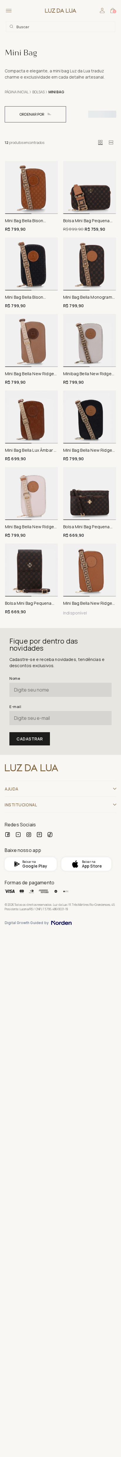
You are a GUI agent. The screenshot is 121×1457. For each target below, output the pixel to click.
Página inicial (16, 91)
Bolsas (38, 91)
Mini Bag (56, 91)
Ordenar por (31, 114)
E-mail (15, 706)
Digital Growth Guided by (27, 923)
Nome (14, 678)
